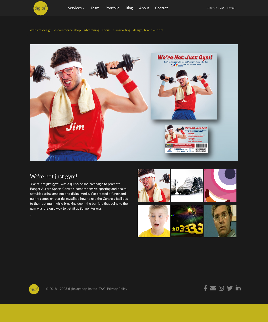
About (144, 8)
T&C (102, 289)
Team (95, 8)
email (231, 7)
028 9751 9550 (216, 7)
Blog (129, 8)
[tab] (154, 185)
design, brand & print (148, 30)
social (106, 30)
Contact (161, 8)
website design (41, 30)
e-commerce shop (67, 30)
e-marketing (121, 30)
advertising (91, 30)
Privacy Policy (117, 289)
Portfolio (112, 8)
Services (75, 8)
